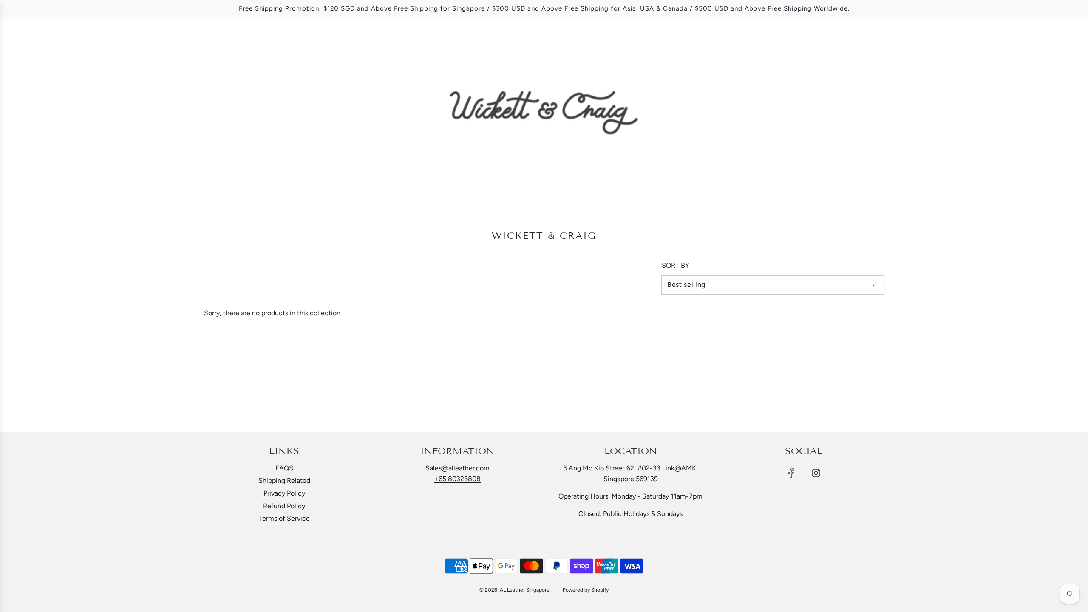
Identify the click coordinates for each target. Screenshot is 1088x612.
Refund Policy (284, 506)
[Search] (1024, 36)
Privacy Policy (284, 493)
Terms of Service (284, 518)
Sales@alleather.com (457, 468)
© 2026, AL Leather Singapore (514, 590)
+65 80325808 (457, 479)
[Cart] (1069, 36)
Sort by (675, 265)
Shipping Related (284, 480)
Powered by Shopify (586, 590)
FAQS (284, 468)
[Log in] (1046, 36)
